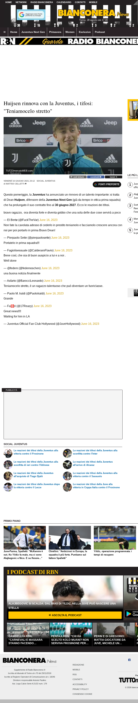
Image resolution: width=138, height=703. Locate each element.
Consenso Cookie (82, 694)
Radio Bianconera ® (36, 670)
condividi (95, 177)
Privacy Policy (81, 689)
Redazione (78, 665)
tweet (113, 177)
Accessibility (80, 684)
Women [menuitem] (70, 32)
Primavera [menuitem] (55, 32)
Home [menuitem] (13, 32)
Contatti (77, 679)
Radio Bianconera (42, 2)
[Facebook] (129, 660)
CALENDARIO (64, 2)
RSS (75, 675)
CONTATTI (80, 2)
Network (21, 2)
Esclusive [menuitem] (85, 32)
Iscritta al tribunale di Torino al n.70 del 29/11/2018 (29, 673)
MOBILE (93, 2)
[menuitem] (4, 32)
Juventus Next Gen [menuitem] (33, 32)
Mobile (76, 670)
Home (8, 2)
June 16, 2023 (48, 219)
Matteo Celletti (15, 184)
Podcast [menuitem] (100, 32)
